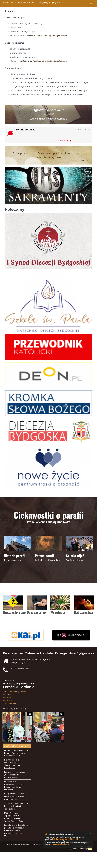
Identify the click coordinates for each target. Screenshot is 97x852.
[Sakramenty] (48, 185)
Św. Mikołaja (8, 700)
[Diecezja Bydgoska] (48, 431)
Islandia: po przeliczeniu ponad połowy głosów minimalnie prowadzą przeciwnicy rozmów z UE (14, 830)
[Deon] (48, 375)
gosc (7, 746)
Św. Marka (7, 697)
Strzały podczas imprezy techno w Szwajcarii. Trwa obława (15, 806)
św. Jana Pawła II (11, 703)
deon (14, 746)
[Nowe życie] (48, 467)
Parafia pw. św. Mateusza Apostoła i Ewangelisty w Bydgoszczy (33, 2)
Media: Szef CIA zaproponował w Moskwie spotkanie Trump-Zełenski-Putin (13, 817)
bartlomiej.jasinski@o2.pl (73, 90)
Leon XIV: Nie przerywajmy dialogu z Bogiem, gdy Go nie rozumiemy (14, 785)
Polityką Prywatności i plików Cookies (65, 839)
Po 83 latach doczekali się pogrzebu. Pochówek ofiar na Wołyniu (15, 796)
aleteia (23, 746)
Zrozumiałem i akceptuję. (61, 845)
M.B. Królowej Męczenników (16, 691)
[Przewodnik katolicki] (48, 347)
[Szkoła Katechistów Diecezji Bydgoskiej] (48, 301)
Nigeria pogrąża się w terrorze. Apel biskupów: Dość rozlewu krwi (14, 753)
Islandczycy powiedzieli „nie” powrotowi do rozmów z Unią (14, 774)
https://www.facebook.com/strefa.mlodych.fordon (44, 35)
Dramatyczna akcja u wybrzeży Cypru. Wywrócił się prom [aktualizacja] (13, 764)
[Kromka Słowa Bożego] (48, 403)
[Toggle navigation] (91, 3)
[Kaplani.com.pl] (26, 635)
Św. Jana (7, 694)
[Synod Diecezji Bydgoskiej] (48, 241)
